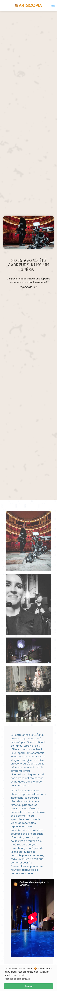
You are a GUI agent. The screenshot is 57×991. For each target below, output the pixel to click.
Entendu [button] (28, 986)
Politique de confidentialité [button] (17, 979)
